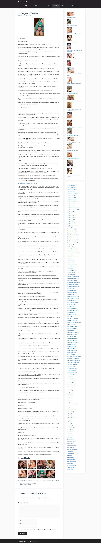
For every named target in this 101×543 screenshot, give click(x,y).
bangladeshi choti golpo (34, 5)
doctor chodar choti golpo (73, 256)
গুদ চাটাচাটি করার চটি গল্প (50, 480)
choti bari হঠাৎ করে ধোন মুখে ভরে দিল (25, 484)
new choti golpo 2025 (72, 328)
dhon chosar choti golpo (72, 250)
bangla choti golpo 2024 (72, 201)
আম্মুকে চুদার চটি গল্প (70, 376)
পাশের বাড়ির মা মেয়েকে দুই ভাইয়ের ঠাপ (24, 107)
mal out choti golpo (71, 314)
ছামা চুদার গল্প (69, 402)
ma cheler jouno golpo (72, 302)
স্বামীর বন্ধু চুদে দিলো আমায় (71, 119)
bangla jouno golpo (71, 215)
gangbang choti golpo (72, 264)
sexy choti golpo (71, 354)
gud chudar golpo (71, 274)
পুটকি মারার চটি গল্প (70, 421)
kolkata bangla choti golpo (73, 298)
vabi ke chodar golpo (72, 364)
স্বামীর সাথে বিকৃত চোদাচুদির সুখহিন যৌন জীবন (74, 101)
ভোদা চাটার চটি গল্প (70, 451)
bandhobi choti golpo (72, 195)
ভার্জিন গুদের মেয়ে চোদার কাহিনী (72, 449)
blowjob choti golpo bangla (73, 235)
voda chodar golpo (71, 370)
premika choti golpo (71, 346)
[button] (81, 6)
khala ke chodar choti (72, 292)
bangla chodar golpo (72, 197)
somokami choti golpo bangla (74, 356)
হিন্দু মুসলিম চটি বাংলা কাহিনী (71, 42)
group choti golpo (71, 272)
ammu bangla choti (23, 480)
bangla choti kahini (71, 203)
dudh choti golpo (71, 260)
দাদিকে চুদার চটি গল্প (70, 406)
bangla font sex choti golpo (73, 209)
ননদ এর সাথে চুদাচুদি (70, 412)
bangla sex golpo (71, 221)
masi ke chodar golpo (72, 320)
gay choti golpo (70, 266)
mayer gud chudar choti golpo (74, 322)
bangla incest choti (71, 213)
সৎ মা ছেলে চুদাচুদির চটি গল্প (71, 465)
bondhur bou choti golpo (73, 239)
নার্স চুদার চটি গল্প (70, 416)
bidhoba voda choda (72, 231)
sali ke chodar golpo (71, 352)
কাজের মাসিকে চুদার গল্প (71, 382)
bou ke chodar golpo (72, 240)
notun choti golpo (71, 330)
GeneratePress (35, 541)
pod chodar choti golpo (72, 342)
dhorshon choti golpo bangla (73, 252)
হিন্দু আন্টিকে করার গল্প (70, 67)
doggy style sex (70, 258)
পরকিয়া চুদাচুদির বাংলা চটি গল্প (72, 418)
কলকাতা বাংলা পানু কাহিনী (71, 380)
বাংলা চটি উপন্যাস (56, 5)
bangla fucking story (72, 211)
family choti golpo (71, 262)
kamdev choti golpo (71, 290)
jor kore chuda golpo (42, 480)
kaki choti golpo (70, 288)
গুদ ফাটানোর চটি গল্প (70, 388)
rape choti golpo (71, 348)
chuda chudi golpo (71, 246)
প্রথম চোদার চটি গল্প (70, 425)
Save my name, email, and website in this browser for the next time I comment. (38, 529)
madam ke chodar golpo (72, 310)
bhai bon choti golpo (72, 229)
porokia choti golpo (74, 5)
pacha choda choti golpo (72, 338)
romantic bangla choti (72, 350)
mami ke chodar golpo (72, 318)
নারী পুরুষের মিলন (70, 414)
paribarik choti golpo (72, 340)
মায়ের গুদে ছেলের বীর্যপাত (21, 481)
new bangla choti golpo (46, 5)
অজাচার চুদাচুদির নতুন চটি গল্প (72, 374)
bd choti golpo (70, 227)
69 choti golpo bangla (72, 185)
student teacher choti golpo (73, 360)
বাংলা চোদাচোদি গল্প (70, 437)
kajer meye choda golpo (72, 284)
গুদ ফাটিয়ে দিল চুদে (70, 390)
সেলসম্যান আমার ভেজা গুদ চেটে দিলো (73, 158)
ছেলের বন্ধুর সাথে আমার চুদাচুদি (72, 404)
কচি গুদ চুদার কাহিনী (70, 378)
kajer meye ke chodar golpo (73, 286)
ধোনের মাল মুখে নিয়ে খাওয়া (71, 410)
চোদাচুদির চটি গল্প (70, 398)
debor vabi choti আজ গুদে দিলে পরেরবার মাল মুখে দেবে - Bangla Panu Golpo (37, 498)
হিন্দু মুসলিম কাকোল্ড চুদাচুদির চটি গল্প (73, 59)
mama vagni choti (71, 316)
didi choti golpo (70, 254)
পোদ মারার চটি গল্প (70, 423)
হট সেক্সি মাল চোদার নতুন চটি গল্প (72, 93)
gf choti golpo (70, 268)
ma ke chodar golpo (71, 304)
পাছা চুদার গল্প (69, 420)
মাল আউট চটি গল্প (70, 463)
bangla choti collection (72, 199)
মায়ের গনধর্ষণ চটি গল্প (70, 457)
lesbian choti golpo (71, 300)
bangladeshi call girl (71, 223)
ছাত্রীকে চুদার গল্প (70, 400)
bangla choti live (71, 205)
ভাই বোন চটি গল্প (70, 443)
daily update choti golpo (72, 248)
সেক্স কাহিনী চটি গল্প (70, 467)
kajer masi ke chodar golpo (73, 282)
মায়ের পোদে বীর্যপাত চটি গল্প (71, 461)
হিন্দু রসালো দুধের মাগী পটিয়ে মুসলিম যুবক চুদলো (74, 33)
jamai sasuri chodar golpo (73, 278)
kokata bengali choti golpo (73, 296)
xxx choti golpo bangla (72, 372)
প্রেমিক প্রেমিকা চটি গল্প (71, 427)
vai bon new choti (64, 5)
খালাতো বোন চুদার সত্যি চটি (71, 384)
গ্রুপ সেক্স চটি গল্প (70, 394)
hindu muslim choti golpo (33, 480)
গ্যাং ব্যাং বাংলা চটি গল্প (70, 392)
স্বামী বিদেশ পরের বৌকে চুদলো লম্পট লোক (74, 142)
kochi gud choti (70, 294)
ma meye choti (70, 306)
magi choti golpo (71, 312)
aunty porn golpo (71, 191)
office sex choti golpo (72, 334)
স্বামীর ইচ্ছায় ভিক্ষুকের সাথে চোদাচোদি (73, 135)
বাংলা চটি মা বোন (70, 435)
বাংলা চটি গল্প (69, 433)
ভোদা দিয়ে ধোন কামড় (70, 453)
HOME (26, 5)
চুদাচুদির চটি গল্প (69, 396)
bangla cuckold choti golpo (73, 207)
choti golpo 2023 (71, 244)
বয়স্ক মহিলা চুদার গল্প (70, 429)
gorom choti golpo (71, 270)
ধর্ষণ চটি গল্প (69, 408)
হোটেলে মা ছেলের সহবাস (71, 17)
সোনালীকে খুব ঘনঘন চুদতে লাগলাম (72, 150)
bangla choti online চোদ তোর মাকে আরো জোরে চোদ (27, 61)
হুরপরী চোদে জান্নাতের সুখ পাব (72, 25)
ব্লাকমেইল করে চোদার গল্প (71, 441)
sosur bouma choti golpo (73, 358)
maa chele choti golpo (72, 308)
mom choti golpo (71, 324)
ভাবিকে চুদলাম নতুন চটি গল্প (71, 445)
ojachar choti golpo (71, 336)
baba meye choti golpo (72, 193)
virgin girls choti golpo (72, 368)
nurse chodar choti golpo (73, 332)
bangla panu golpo (71, 217)
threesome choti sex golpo (73, 362)
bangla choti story (24, 2)
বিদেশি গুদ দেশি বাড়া (70, 439)
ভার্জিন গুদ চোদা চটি (70, 447)
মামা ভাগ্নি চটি (69, 455)
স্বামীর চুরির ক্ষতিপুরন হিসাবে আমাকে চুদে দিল (74, 127)
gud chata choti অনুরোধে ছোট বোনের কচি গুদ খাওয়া (27, 183)
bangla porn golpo (71, 219)
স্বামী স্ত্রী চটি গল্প (70, 469)
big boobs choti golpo (72, 233)
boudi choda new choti (72, 242)
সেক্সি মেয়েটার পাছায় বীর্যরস (71, 166)
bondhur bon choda (71, 237)
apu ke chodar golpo (72, 189)
